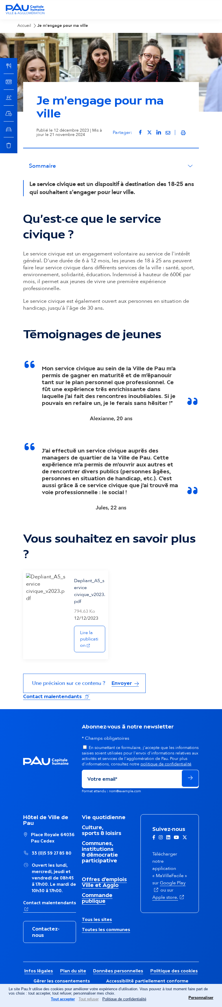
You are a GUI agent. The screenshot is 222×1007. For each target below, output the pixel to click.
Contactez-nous (46, 932)
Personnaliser (200, 997)
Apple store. (168, 897)
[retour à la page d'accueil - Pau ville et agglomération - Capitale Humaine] (25, 13)
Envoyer (122, 683)
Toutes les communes (106, 929)
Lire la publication (92, 639)
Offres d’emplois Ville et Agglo (104, 882)
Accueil (24, 25)
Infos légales (38, 971)
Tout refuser (89, 999)
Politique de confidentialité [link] (124, 999)
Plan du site (73, 971)
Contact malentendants (56, 696)
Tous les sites (97, 919)
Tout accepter (63, 999)
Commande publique (97, 898)
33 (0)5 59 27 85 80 (51, 853)
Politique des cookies (174, 971)
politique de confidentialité (165, 764)
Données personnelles (118, 971)
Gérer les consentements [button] (62, 981)
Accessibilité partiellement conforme (147, 981)
